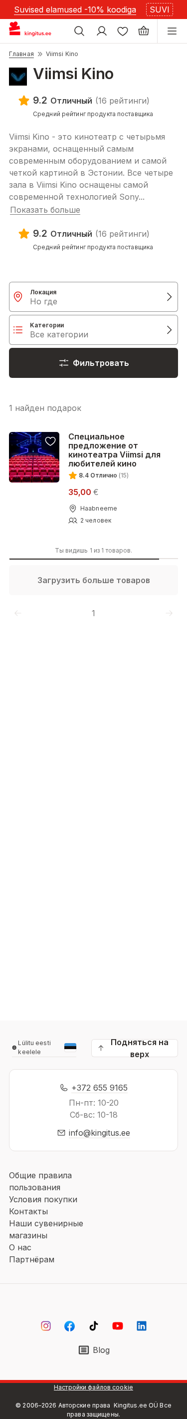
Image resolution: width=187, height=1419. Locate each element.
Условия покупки (43, 1199)
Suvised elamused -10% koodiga (75, 10)
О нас (20, 1247)
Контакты (28, 1211)
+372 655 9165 (99, 1088)
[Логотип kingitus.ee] (34, 31)
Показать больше (45, 210)
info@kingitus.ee (99, 1133)
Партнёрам (31, 1259)
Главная (21, 54)
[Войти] (101, 31)
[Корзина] (143, 31)
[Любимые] (122, 31)
